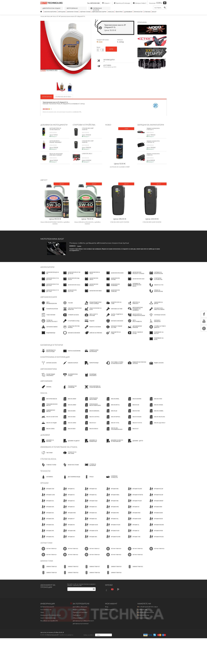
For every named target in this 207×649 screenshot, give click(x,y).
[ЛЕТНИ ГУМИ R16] (70, 556)
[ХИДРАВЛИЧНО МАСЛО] (49, 412)
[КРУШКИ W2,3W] (155, 496)
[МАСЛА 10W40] (69, 400)
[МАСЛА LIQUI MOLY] (156, 424)
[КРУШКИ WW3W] (155, 502)
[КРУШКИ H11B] (90, 502)
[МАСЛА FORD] (155, 400)
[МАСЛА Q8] (111, 412)
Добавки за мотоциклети (53, 125)
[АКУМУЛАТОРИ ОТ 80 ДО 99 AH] (71, 274)
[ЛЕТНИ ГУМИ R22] (135, 556)
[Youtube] (112, 589)
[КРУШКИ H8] (68, 526)
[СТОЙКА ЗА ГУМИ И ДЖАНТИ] (157, 328)
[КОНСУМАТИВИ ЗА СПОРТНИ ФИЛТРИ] (93, 388)
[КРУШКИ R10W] (134, 520)
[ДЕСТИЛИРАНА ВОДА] (71, 478)
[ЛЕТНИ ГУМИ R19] (113, 550)
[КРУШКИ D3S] (47, 526)
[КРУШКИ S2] (133, 532)
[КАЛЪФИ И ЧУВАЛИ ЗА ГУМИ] (114, 328)
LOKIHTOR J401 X (87, 153)
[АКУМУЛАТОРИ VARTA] (93, 281)
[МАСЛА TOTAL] (112, 424)
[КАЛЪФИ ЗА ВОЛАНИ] (71, 334)
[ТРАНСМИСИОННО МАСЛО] (49, 406)
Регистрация (109, 609)
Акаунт (107, 3)
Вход (106, 607)
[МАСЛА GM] (133, 406)
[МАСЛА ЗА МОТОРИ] (49, 418)
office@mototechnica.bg (146, 612)
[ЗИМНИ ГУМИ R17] (92, 568)
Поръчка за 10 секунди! (123, 3)
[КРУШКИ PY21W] (134, 502)
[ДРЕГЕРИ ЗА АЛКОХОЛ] (136, 304)
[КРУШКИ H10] (90, 490)
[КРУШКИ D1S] (47, 502)
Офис (42, 612)
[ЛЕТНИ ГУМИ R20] (113, 556)
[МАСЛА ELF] (90, 424)
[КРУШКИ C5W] (47, 490)
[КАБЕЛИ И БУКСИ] (70, 364)
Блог (154, 11)
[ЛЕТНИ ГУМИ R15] (70, 550)
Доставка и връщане (80, 607)
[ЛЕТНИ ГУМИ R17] (92, 550)
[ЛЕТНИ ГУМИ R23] (156, 550)
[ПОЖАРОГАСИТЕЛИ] (49, 310)
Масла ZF (56, 16)
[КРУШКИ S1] (133, 526)
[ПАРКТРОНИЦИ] (91, 364)
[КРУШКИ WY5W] (155, 532)
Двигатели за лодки (51, 8)
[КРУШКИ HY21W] (112, 526)
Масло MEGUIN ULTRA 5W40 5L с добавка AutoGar (87, 223)
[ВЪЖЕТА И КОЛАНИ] (92, 328)
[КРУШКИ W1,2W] (155, 490)
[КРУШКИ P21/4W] (112, 538)
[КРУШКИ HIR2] (112, 514)
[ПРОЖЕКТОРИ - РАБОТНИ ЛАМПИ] (157, 310)
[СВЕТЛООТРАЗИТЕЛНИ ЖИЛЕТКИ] (72, 310)
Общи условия (77, 618)
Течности (138, 11)
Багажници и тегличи (51, 345)
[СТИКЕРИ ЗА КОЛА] (70, 316)
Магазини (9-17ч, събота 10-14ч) (50, 615)
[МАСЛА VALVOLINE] (156, 418)
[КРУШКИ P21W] (112, 532)
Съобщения (77, 615)
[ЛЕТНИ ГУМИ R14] (48, 556)
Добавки (128, 11)
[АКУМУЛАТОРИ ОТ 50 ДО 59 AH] (49, 281)
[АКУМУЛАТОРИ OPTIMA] (114, 281)
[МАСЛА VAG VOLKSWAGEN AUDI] (114, 430)
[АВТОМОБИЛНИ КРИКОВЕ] (136, 328)
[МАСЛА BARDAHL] (91, 412)
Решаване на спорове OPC (49, 621)
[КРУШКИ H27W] (91, 532)
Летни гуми (85, 11)
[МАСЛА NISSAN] (134, 418)
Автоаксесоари (99, 11)
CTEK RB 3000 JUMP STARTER (152, 222)
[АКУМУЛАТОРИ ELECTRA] (71, 292)
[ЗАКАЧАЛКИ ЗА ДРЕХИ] (157, 304)
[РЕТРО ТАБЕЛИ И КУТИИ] (136, 334)
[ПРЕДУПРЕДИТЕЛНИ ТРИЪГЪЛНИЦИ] (93, 304)
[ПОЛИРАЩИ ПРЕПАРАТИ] (93, 376)
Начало (42, 16)
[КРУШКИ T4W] (133, 538)
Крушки (61, 11)
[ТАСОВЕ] (67, 304)
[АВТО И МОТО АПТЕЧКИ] (93, 316)
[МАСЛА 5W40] (68, 412)
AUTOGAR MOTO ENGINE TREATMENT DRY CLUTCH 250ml (56, 142)
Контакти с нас (46, 609)
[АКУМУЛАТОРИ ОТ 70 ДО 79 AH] (49, 292)
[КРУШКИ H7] (68, 520)
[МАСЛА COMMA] (155, 412)
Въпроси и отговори (79, 609)
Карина (79, 246)
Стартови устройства (84, 125)
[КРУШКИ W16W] (155, 514)
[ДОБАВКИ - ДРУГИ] (135, 442)
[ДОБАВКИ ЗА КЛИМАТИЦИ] (93, 442)
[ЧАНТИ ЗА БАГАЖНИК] (71, 352)
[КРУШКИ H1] (68, 490)
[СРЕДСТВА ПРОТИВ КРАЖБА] (71, 328)
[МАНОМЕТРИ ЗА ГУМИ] (114, 334)
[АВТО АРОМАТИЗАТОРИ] (49, 304)
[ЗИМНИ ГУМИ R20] (113, 574)
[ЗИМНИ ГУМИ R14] (48, 574)
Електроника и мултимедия (55, 357)
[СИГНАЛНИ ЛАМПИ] (48, 328)
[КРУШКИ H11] (90, 496)
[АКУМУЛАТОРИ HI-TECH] (93, 274)
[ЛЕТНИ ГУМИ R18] (92, 556)
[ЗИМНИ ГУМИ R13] (48, 568)
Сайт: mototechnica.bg (47, 618)
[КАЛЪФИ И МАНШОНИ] (157, 322)
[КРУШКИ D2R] (47, 508)
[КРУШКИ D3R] (47, 520)
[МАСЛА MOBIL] (112, 400)
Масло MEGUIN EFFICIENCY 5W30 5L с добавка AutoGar (55, 223)
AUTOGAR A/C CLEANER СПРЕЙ (119, 167)
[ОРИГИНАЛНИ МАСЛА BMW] (93, 400)
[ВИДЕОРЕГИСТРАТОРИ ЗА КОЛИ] (136, 364)
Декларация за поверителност (83, 621)
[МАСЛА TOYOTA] (134, 424)
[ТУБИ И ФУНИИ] (47, 316)
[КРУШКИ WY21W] (155, 538)
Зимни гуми (72, 11)
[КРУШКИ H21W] (91, 526)
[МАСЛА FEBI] (133, 412)
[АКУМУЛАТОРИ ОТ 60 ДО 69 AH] (49, 286)
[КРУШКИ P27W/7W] (135, 496)
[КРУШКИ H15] (90, 514)
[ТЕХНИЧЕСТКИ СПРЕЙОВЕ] (71, 388)
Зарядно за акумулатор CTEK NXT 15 (153, 141)
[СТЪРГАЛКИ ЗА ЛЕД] (70, 322)
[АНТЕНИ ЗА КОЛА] (48, 364)
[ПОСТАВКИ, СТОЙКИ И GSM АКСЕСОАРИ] (114, 364)
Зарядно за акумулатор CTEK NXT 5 (153, 129)
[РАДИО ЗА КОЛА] (155, 364)
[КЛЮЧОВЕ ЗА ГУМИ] (113, 310)
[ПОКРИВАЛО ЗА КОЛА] (157, 340)
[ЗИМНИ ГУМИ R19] (113, 568)
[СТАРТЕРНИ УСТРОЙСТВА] (157, 281)
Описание (47, 97)
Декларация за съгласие (81, 623)
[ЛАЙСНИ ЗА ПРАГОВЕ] (93, 334)
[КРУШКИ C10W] (47, 496)
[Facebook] (106, 590)
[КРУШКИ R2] (133, 508)
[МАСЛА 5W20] (68, 430)
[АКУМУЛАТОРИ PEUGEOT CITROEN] (136, 274)
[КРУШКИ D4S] (47, 538)
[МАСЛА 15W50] (69, 424)
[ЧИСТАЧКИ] (46, 454)
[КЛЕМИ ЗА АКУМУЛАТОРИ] (157, 292)
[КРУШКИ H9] (68, 538)
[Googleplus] (118, 589)
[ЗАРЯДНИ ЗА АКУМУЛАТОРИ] (157, 274)
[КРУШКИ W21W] (155, 520)
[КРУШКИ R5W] (133, 514)
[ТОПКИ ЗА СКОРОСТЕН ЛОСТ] (49, 322)
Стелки (147, 11)
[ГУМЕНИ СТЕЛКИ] (48, 466)
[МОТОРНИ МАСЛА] (48, 400)
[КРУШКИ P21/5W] (134, 490)
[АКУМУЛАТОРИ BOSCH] (93, 286)
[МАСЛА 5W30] (68, 418)
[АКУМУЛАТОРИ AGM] (135, 281)
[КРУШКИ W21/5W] (156, 526)
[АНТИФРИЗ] (46, 478)
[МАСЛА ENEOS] (91, 430)
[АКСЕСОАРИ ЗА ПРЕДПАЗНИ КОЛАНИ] (136, 316)
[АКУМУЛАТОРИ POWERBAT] (114, 286)
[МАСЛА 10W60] (69, 406)
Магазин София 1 (140, 3)
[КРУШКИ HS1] (111, 520)
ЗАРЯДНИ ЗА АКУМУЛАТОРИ (150, 125)
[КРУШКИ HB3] (90, 538)
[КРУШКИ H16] (90, 520)
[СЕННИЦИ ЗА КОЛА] (156, 316)
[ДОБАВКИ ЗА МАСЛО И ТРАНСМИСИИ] (114, 442)
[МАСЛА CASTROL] (92, 418)
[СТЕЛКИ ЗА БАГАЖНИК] (93, 466)
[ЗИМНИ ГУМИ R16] (70, 574)
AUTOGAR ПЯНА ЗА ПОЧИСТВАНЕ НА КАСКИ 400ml (55, 130)
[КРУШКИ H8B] (68, 532)
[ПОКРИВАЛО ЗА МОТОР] (157, 334)
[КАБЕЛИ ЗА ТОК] (155, 286)
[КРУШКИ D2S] (47, 514)
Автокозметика (48, 369)
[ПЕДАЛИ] (89, 322)
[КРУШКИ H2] (68, 496)
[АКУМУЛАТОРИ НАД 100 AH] (71, 281)
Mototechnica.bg (144, 615)
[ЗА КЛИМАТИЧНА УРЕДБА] (71, 376)
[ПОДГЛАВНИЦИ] (47, 334)
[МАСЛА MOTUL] (112, 406)
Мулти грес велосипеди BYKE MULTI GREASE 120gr (56, 155)
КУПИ (111, 49)
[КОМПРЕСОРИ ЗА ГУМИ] (114, 304)
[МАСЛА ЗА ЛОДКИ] (48, 424)
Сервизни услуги (97, 9)
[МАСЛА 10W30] (47, 430)
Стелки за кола (48, 459)
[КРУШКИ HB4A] (112, 496)
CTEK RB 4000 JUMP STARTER (119, 222)
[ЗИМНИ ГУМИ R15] (70, 568)
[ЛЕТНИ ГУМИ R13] (48, 550)
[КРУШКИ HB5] (111, 502)
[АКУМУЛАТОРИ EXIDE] (114, 274)
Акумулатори (50, 11)
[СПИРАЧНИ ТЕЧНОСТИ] (114, 478)
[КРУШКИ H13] (90, 508)
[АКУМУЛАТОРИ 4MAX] (93, 292)
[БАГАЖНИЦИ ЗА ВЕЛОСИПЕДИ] (49, 352)
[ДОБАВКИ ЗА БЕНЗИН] (49, 442)
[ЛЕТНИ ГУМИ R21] (135, 550)
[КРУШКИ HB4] (111, 490)
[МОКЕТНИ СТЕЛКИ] (70, 466)
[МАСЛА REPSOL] (112, 418)
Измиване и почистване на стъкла (58, 447)
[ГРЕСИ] (88, 478)
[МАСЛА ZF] (133, 430)
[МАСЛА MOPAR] (134, 400)
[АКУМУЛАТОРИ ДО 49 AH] (49, 274)
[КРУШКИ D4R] (47, 532)
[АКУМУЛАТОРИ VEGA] (71, 286)
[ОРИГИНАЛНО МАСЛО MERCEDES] (93, 406)
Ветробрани (72, 8)
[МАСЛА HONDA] (155, 406)
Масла (111, 11)
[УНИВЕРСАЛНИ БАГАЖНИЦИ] (93, 352)
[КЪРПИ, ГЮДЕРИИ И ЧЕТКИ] (114, 316)
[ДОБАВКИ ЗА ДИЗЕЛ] (70, 442)
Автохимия (46, 381)
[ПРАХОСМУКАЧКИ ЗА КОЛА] (93, 310)
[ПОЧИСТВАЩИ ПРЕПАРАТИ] (49, 376)
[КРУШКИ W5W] (155, 508)
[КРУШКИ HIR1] (112, 508)
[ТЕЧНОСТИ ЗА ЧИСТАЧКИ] (71, 454)
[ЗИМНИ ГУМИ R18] (92, 574)
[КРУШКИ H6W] (69, 514)
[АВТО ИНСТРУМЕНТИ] (136, 322)
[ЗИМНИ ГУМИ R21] (135, 568)
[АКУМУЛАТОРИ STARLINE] (114, 292)
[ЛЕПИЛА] (45, 388)
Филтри (119, 11)
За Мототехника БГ (47, 607)
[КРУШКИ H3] (68, 502)
